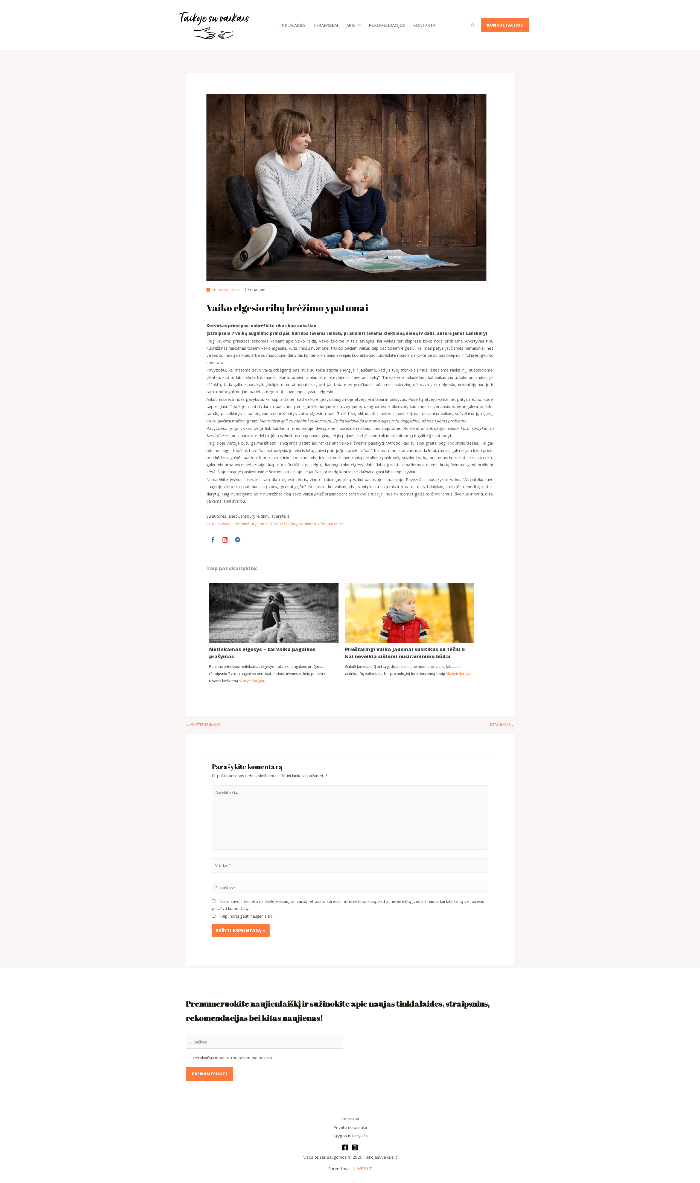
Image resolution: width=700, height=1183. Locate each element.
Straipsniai (326, 25)
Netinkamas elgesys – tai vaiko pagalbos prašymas (262, 653)
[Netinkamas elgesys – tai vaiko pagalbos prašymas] (274, 625)
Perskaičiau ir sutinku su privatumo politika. (233, 1057)
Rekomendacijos (387, 25)
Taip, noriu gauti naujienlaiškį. (245, 916)
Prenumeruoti (209, 1073)
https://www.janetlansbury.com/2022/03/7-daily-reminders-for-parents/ (275, 523)
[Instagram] (355, 1147)
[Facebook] (345, 1147)
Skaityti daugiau (252, 680)
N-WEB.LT (362, 1168)
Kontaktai (425, 25)
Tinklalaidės (291, 25)
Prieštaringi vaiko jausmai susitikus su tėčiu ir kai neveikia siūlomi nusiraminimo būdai (405, 653)
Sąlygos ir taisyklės (350, 1135)
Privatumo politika (350, 1127)
